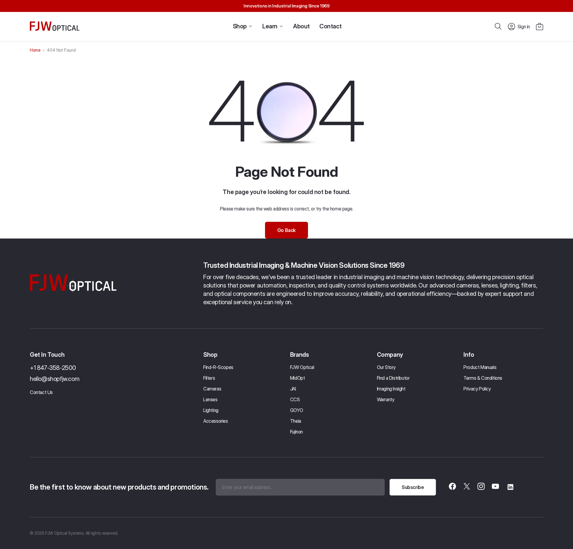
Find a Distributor (393, 378)
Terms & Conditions (482, 378)
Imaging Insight (391, 389)
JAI (293, 389)
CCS (295, 399)
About (301, 26)
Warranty (386, 399)
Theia (295, 421)
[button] (539, 26)
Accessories (215, 421)
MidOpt (297, 378)
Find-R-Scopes (218, 367)
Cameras (212, 389)
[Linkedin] (509, 487)
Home (35, 50)
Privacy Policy (477, 389)
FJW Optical (302, 367)
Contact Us (41, 392)
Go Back (286, 230)
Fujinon (296, 432)
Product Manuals (479, 367)
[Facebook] (452, 487)
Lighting (210, 410)
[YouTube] (495, 487)
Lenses (210, 399)
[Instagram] (481, 487)
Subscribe (413, 487)
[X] (466, 487)
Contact (330, 26)
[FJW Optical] (54, 26)
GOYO (296, 410)
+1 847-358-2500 (53, 367)
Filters (209, 378)
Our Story (386, 367)
